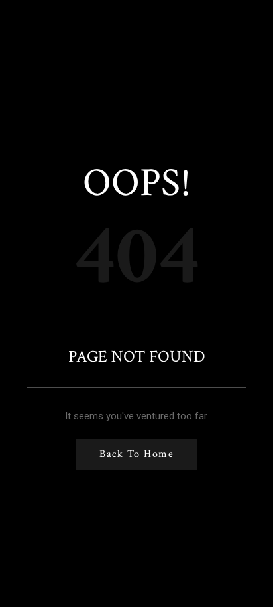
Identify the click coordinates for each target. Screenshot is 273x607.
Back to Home (136, 454)
